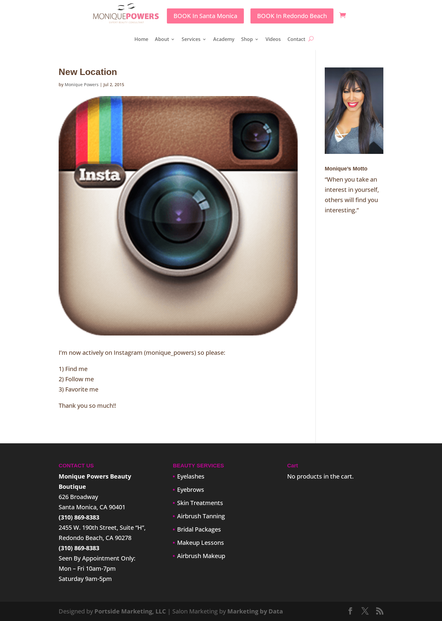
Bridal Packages (199, 529)
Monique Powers (82, 84)
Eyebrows (190, 489)
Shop (247, 39)
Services (191, 39)
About (162, 39)
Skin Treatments (200, 503)
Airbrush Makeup (201, 556)
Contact (296, 39)
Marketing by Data (255, 611)
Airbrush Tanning (201, 516)
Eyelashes (190, 476)
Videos (273, 39)
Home (141, 39)
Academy (224, 39)
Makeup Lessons (200, 542)
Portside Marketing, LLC (130, 611)
